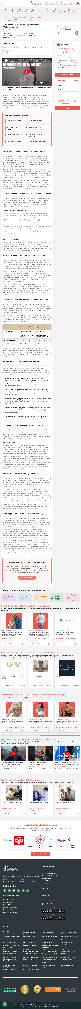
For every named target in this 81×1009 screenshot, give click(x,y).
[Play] (77, 33)
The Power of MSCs (35, 120)
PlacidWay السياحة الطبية (29, 936)
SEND (67, 108)
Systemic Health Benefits (15, 134)
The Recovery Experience (37, 142)
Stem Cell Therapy (28, 17)
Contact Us (45, 888)
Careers (44, 886)
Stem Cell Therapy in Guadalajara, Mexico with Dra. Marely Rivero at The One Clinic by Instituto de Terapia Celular (66, 763)
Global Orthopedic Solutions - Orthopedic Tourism (31, 970)
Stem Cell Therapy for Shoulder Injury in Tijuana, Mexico (67, 722)
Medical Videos (16, 17)
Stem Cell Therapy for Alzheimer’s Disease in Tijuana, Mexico (12, 722)
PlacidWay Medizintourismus (8, 932)
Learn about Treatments (10, 910)
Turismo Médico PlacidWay (11, 936)
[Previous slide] (3, 630)
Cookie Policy (65, 103)
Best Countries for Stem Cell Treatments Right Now (64, 803)
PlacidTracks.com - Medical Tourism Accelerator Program (69, 938)
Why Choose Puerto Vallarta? (13, 128)
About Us (44, 871)
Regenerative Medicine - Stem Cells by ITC (13, 677)
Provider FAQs (46, 883)
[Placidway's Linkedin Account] (27, 890)
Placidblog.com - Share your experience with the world (68, 944)
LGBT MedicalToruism (67, 965)
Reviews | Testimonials (10, 907)
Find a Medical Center (9, 900)
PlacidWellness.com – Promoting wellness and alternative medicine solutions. (10, 952)
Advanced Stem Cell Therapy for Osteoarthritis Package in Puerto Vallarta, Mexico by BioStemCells (39, 634)
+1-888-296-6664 (50, 900)
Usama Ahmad (11, 37)
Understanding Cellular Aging (14, 121)
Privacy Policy (72, 101)
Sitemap (44, 891)
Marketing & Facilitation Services (52, 876)
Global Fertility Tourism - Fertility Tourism (10, 966)
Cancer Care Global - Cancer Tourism (9, 970)
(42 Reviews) (66, 683)
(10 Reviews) (39, 683)
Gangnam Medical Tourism (49, 936)
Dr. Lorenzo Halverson (21, 35)
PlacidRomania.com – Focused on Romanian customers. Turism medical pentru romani (11, 945)
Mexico (38, 17)
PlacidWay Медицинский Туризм (30, 933)
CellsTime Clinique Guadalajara (65, 677)
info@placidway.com (50, 904)
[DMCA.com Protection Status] (37, 989)
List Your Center (46, 878)
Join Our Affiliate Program (49, 873)
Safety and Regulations (14, 142)
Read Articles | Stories (10, 912)
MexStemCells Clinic (35, 677)
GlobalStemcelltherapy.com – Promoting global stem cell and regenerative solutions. (50, 960)
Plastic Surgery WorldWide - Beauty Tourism (31, 958)
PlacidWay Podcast (47, 932)
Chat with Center (67, 74)
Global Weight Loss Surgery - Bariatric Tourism (69, 958)
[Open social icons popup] (58, 33)
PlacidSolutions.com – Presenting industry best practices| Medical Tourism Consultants (50, 945)
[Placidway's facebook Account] (4, 890)
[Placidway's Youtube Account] (13, 890)
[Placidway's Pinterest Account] (18, 890)
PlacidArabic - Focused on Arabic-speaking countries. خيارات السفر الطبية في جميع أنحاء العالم (50, 952)
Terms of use (70, 100)
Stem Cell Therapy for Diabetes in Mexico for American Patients (39, 803)
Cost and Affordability (36, 127)
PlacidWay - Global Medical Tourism (69, 933)
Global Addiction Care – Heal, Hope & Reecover (49, 966)
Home (7, 17)
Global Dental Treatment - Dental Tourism (30, 966)
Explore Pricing (7, 905)
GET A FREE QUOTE (27, 578)
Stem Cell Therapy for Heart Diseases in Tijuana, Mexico (40, 722)
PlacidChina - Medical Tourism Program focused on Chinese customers (30, 944)
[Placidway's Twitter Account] (9, 890)
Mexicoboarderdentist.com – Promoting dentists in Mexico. (69, 951)
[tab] (20, 735)
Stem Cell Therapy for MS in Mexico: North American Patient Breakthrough (13, 803)
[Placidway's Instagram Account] (23, 890)
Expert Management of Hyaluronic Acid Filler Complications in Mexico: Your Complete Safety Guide (13, 763)
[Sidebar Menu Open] (2, 3)
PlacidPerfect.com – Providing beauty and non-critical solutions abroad (30, 951)
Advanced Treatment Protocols (36, 135)
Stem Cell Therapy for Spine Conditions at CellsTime (37, 763)
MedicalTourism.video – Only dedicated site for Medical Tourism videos (10, 959)
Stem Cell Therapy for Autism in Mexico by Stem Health (65, 633)
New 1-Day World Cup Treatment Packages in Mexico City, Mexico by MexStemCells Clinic (13, 634)
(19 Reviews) (12, 683)
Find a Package (7, 902)
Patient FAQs (46, 881)
